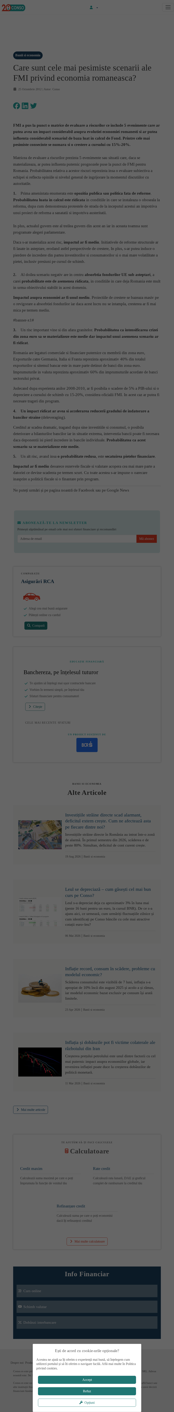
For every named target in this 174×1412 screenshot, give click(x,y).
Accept (87, 1380)
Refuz (87, 1391)
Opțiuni (89, 1402)
